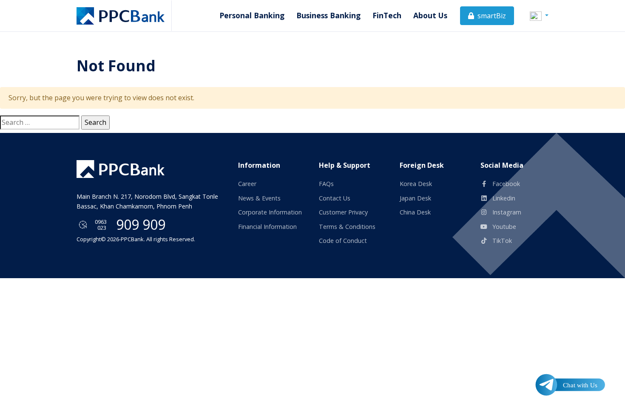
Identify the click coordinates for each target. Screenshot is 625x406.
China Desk (415, 212)
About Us (430, 15)
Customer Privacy (343, 212)
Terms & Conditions (347, 227)
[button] (539, 15)
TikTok (501, 241)
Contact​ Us (334, 198)
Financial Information (267, 227)
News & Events (259, 198)
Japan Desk (415, 198)
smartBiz (491, 15)
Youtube (503, 227)
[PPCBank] (124, 15)
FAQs (326, 184)
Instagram (506, 212)
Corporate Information (270, 212)
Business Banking (328, 15)
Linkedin (503, 198)
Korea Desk (416, 184)
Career (247, 184)
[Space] (121, 169)
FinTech (386, 15)
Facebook (505, 184)
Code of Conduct (343, 241)
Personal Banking (251, 15)
